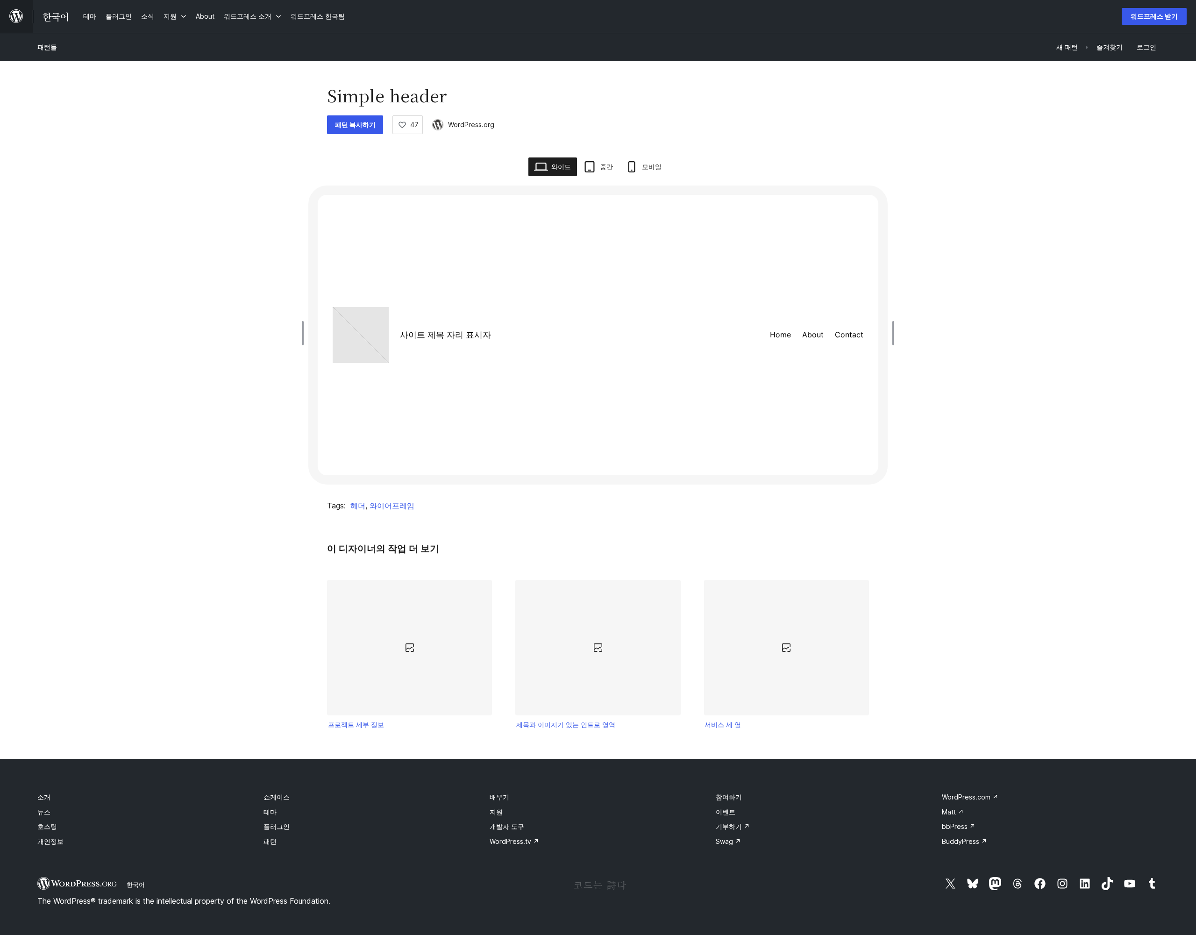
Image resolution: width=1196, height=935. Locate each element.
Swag (728, 841)
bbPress (958, 826)
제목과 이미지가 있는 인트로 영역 (565, 724)
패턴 (270, 841)
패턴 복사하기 (355, 124)
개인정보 (50, 841)
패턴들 (47, 47)
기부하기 (733, 826)
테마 (270, 812)
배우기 (499, 797)
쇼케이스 (276, 797)
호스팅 (47, 826)
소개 (43, 797)
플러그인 (276, 826)
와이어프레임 (392, 505)
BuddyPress (964, 841)
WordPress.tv (514, 841)
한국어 (136, 884)
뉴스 (43, 812)
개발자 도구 (507, 826)
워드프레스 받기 (1154, 16)
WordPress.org (471, 124)
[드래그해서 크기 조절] (305, 333)
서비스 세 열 (723, 724)
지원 (496, 812)
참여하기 (729, 797)
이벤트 (725, 812)
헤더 (357, 505)
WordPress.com (970, 797)
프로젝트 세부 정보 (356, 724)
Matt (953, 812)
